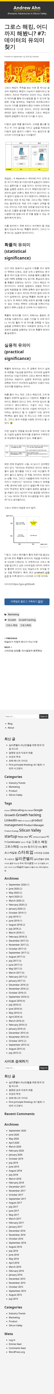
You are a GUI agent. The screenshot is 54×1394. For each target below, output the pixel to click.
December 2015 (17, 1032)
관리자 (23, 842)
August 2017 (15, 956)
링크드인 (33, 846)
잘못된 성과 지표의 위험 (21, 752)
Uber (26, 836)
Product (13, 790)
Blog (10, 723)
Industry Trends (17, 782)
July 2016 (13, 1004)
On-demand (27, 821)
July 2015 (13, 1052)
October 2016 (16, 992)
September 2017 (17, 952)
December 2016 (17, 984)
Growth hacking (27, 619)
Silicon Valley (15, 794)
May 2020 (14, 892)
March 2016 (15, 1020)
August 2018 (15, 924)
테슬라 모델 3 (29, 867)
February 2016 (16, 1024)
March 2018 (15, 932)
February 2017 (16, 976)
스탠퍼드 (10, 859)
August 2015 (15, 1048)
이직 (35, 863)
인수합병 (41, 863)
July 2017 (13, 960)
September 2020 (17, 884)
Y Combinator (12, 842)
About (11, 727)
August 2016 (15, 1000)
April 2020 (14, 896)
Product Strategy (11, 831)
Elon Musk (28, 810)
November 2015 (17, 1036)
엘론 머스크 (14, 863)
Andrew (35, 56)
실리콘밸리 (24, 858)
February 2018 (16, 936)
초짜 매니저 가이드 (18, 760)
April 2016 (14, 1016)
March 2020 (15, 900)
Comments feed (17, 1348)
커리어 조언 (12, 867)
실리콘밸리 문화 (41, 859)
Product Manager (34, 825)
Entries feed (15, 1344)
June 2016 (14, 1008)
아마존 (6, 863)
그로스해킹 (25, 625)
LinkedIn (10, 820)
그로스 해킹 (11, 625)
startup (10, 836)
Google (38, 810)
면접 (40, 847)
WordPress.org (17, 1352)
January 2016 (15, 1028)
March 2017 (15, 972)
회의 (37, 867)
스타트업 (25, 852)
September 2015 (17, 1044)
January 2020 (15, 908)
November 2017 (17, 944)
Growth (12, 619)
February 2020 (16, 904)
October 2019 (16, 912)
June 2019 (14, 920)
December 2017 (17, 940)
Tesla (20, 836)
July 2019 (13, 916)
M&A (20, 820)
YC (47, 836)
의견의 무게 (14, 756)
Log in (12, 1340)
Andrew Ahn (27, 8)
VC (31, 836)
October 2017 (16, 948)
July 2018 (13, 928)
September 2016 (17, 996)
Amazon (7, 810)
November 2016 (17, 988)
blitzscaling (17, 810)
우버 (22, 863)
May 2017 (14, 968)
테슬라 (20, 866)
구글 (28, 842)
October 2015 (16, 1040)
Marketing (13, 614)
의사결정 (29, 863)
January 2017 (15, 980)
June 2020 (14, 888)
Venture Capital (39, 837)
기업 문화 (23, 847)
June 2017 (14, 964)
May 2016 (14, 1012)
